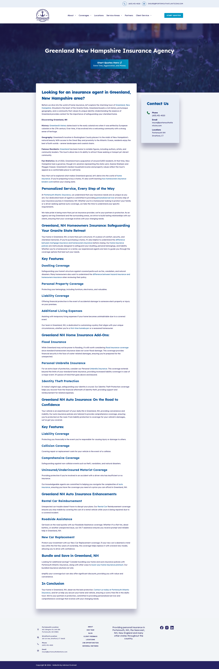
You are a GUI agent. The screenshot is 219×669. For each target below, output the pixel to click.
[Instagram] (167, 627)
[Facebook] (161, 627)
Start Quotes (174, 15)
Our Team (90, 630)
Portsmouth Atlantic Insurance (57, 195)
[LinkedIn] (172, 627)
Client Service (142, 15)
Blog (90, 633)
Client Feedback (90, 636)
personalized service (105, 198)
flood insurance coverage (117, 347)
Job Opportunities (90, 643)
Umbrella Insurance (98, 369)
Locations (99, 15)
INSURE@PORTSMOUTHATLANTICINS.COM (165, 4)
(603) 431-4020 (134, 4)
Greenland (64, 149)
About (71, 15)
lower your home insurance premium (107, 565)
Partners (129, 15)
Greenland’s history (58, 125)
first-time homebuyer (80, 328)
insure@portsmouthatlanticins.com (54, 652)
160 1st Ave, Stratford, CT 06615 (53, 638)
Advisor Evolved (69, 665)
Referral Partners (90, 646)
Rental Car (102, 506)
